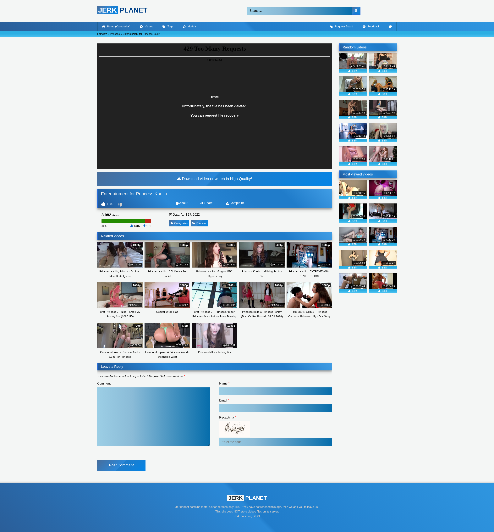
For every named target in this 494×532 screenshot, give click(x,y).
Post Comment (121, 465)
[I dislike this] (120, 205)
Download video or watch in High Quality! (216, 179)
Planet (122, 10)
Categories (181, 223)
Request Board (343, 26)
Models (191, 26)
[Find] (356, 11)
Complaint (236, 203)
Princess (201, 223)
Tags (170, 26)
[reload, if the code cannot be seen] (234, 435)
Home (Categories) (118, 26)
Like (109, 204)
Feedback (373, 26)
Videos (148, 26)
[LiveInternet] (247, 523)
